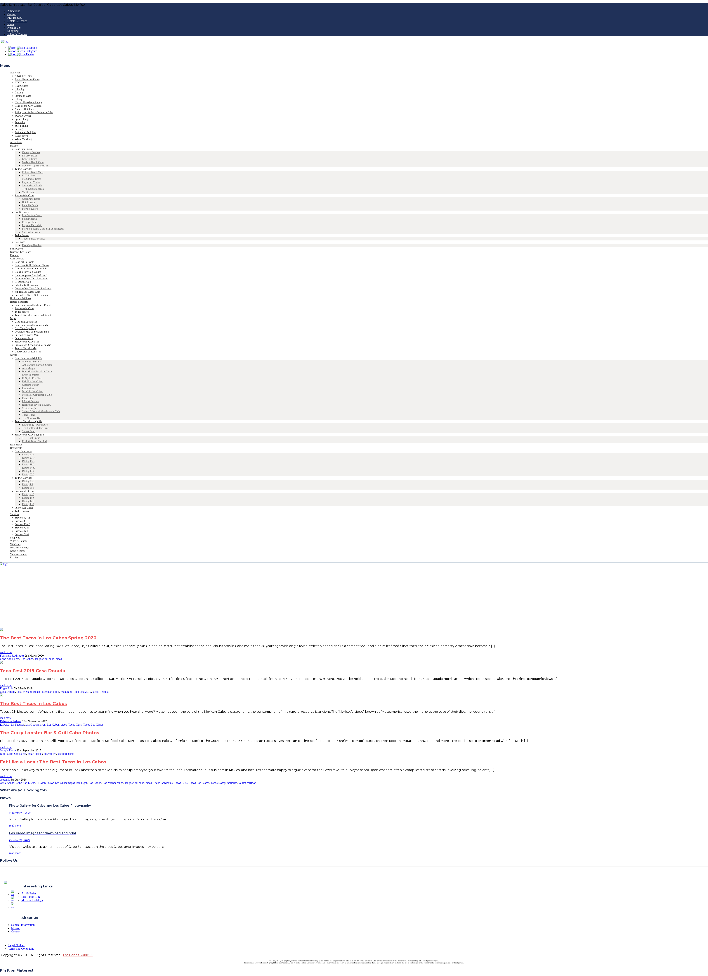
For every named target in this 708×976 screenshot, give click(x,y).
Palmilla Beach (30, 205)
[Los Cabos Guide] (5, 41)
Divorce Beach (29, 155)
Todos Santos (22, 235)
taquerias (232, 782)
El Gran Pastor (45, 782)
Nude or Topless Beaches (35, 165)
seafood (62, 753)
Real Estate (13, 27)
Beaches (14, 145)
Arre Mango (28, 368)
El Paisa (4, 724)
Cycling (19, 92)
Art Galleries (28, 893)
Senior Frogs (29, 408)
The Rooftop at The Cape (35, 428)
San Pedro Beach (31, 232)
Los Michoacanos (113, 782)
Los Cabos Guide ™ (78, 955)
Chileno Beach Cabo (32, 172)
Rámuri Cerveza (30, 401)
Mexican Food (50, 691)
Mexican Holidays (32, 900)
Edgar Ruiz (6, 688)
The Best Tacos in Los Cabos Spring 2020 (48, 638)
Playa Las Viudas (31, 182)
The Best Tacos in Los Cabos (33, 703)
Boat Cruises (21, 86)
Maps (13, 318)
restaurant (66, 691)
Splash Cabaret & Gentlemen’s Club (41, 411)
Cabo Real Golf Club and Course (32, 265)
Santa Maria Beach (32, 185)
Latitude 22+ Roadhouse (35, 424)
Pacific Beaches (23, 212)
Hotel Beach (28, 202)
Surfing (19, 129)
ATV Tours (20, 82)
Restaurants (16, 448)
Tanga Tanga (28, 414)
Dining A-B (28, 454)
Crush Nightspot (30, 374)
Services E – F (22, 524)
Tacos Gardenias (163, 782)
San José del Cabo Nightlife (29, 434)
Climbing (20, 89)
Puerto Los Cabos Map (27, 335)
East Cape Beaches (31, 245)
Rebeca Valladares (10, 721)
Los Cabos (27, 658)
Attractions (13, 11)
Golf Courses (17, 258)
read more (6, 652)
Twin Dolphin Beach (33, 188)
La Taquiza (17, 724)
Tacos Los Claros (93, 724)
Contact (11, 14)
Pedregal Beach (30, 222)
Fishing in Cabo (23, 95)
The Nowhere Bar (31, 418)
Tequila (104, 691)
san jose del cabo (44, 658)
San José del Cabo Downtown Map (33, 345)
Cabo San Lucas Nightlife (28, 358)
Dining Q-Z (28, 487)
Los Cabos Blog (30, 896)
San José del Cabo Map (27, 341)
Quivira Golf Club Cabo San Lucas (33, 288)
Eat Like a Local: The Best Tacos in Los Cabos (53, 762)
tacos (59, 658)
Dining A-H (28, 481)
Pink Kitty (27, 398)
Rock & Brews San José (34, 441)
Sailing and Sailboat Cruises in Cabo (34, 112)
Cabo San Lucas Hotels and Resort (33, 305)
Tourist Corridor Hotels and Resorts (33, 315)
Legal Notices (16, 945)
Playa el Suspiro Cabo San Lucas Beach (43, 228)
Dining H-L (28, 464)
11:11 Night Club (31, 438)
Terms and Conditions (21, 948)
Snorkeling (20, 122)
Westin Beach (29, 192)
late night (81, 782)
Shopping (13, 30)
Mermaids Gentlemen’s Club (37, 394)
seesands (5, 779)
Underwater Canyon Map (28, 351)
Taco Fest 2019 (82, 691)
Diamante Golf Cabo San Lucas (31, 278)
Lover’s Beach (29, 159)
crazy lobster (35, 753)
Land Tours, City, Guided (28, 105)
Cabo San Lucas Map (26, 321)
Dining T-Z (28, 474)
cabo (3, 753)
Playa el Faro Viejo (32, 225)
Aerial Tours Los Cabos (27, 79)
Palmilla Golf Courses (26, 285)
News (10, 24)
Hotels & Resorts (17, 21)
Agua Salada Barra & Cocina (37, 365)
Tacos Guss (75, 724)
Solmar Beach (29, 218)
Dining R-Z (28, 504)
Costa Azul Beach (31, 198)
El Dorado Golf (23, 281)
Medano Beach (32, 691)
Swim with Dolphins (25, 132)
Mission (15, 928)
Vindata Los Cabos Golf (27, 291)
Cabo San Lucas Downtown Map (32, 325)
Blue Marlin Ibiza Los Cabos (37, 371)
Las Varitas (28, 388)
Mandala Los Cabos (32, 391)
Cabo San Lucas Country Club (30, 268)
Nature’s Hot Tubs (24, 109)
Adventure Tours (23, 76)
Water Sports (21, 135)
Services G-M (22, 527)
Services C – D (22, 521)
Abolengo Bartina (31, 361)
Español (14, 557)
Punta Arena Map (24, 338)
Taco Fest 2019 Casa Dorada (32, 670)
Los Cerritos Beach (32, 215)
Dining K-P (28, 501)
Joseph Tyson (8, 750)
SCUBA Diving (23, 115)
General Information (23, 924)
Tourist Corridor (23, 169)
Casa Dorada (7, 691)
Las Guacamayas (35, 724)
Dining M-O (28, 468)
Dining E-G (28, 461)
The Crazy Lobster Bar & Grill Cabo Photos (49, 732)
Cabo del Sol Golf (24, 262)
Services (14, 514)
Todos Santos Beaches (33, 238)
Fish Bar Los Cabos (32, 381)
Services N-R (22, 531)
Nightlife (15, 355)
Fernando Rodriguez (12, 655)
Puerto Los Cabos (24, 507)
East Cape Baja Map (25, 328)
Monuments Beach (31, 179)
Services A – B (22, 517)
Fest (19, 691)
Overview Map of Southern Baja (32, 331)
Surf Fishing (21, 125)
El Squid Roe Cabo (32, 378)
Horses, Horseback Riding (28, 102)
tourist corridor (247, 782)
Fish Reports (14, 17)
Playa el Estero (30, 208)
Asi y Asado (7, 782)
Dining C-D (28, 458)
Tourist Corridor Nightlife (28, 421)
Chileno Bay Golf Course (28, 272)
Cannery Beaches (31, 152)
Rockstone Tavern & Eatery (36, 404)
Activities (15, 72)
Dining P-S (28, 471)
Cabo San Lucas (23, 149)
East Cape (20, 242)
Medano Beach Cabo (33, 162)
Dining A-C (28, 494)
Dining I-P (27, 484)
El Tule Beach (29, 175)
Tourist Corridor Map (26, 348)
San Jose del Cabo (24, 308)
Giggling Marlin (30, 384)
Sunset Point (28, 431)
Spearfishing (21, 119)
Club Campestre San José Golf (30, 275)
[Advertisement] (354, 600)
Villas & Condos (17, 34)
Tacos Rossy (218, 782)
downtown (50, 753)
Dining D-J (28, 497)
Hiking (18, 99)
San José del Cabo (24, 195)
